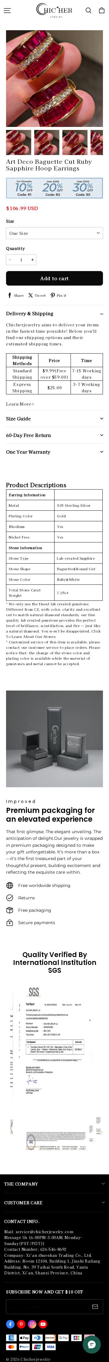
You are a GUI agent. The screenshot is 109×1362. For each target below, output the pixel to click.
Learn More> (20, 404)
